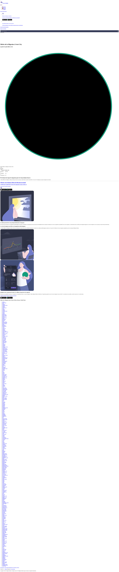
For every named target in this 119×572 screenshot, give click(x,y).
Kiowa (3, 429)
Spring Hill (3, 535)
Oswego (3, 488)
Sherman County (4, 530)
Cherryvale (3, 334)
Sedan (3, 522)
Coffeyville (4, 342)
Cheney (3, 332)
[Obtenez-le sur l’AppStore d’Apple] (4, 20)
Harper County (4, 397)
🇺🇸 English (4, 6)
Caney (3, 327)
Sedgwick (3, 523)
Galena (3, 380)
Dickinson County (5, 355)
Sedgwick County (5, 524)
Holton (3, 410)
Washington (4, 555)
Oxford (3, 492)
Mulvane (3, 470)
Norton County (4, 479)
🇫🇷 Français (4, 7)
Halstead (3, 395)
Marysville (3, 455)
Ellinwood (3, 365)
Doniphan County (5, 357)
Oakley (3, 480)
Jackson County (4, 418)
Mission (3, 463)
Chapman (3, 330)
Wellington (3, 557)
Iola (2, 417)
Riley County (4, 509)
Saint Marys (4, 518)
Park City (3, 494)
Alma (3, 303)
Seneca (3, 525)
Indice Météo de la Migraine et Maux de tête (6, 166)
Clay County (4, 339)
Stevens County (4, 538)
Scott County (4, 521)
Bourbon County (4, 322)
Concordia (3, 347)
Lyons (3, 449)
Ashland (3, 309)
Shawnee (3, 527)
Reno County (4, 506)
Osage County (4, 484)
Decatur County (4, 353)
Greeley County (4, 392)
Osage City (4, 483)
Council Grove (4, 350)
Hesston (3, 403)
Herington (3, 402)
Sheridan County (4, 529)
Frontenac (3, 379)
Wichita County (4, 561)
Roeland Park (4, 510)
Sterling (3, 537)
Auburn (3, 312)
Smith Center (4, 531)
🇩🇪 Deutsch (4, 8)
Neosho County (4, 472)
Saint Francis (4, 516)
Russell (3, 514)
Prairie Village (4, 503)
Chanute (3, 329)
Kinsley (3, 428)
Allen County (4, 302)
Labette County (4, 432)
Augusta (3, 313)
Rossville (3, 512)
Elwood (3, 369)
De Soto (3, 352)
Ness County (4, 474)
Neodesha (3, 471)
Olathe (3, 482)
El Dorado (3, 362)
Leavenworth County (5, 438)
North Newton (4, 477)
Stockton (3, 539)
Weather (5, 569)
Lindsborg (3, 444)
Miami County (4, 461)
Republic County (4, 507)
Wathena (3, 556)
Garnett (3, 382)
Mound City (4, 468)
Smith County (4, 532)
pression (2, 171)
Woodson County (4, 564)
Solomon (3, 533)
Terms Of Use (13, 567)
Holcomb (3, 409)
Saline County (4, 520)
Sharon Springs (4, 526)
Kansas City (4, 424)
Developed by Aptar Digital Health (5, 567)
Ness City (3, 473)
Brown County (4, 323)
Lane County (4, 434)
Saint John (3, 517)
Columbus (3, 345)
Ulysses (3, 548)
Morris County (4, 466)
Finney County (4, 374)
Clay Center (4, 338)
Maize (3, 450)
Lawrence (3, 436)
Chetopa (3, 335)
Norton (3, 478)
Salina (3, 519)
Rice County (4, 508)
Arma (3, 308)
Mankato (3, 451)
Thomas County (4, 542)
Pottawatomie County (5, 502)
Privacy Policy (17, 567)
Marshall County (4, 454)
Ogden (3, 481)
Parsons (3, 495)
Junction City (4, 423)
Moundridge (4, 469)
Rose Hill (3, 511)
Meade (3, 458)
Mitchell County (4, 465)
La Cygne (3, 431)
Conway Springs (4, 348)
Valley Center (4, 549)
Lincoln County (4, 443)
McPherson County (5, 457)
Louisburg (3, 446)
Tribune (3, 546)
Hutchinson (4, 415)
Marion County (4, 453)
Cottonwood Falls (4, 349)
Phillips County (4, 497)
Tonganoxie (4, 543)
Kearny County (4, 425)
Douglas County (4, 358)
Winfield (3, 563)
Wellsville (3, 558)
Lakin (3, 433)
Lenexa (3, 440)
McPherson (4, 456)
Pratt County (4, 505)
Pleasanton (3, 501)
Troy (3, 547)
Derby (3, 354)
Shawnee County (4, 528)
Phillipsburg (4, 498)
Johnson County (4, 422)
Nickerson (3, 476)
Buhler (3, 324)
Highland (3, 405)
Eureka (3, 372)
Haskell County (4, 399)
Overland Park (4, 491)
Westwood (3, 560)
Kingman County (4, 427)
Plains (3, 500)
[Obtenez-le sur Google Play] (9, 20)
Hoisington (3, 408)
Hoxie (3, 412)
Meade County (4, 459)
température (3, 175)
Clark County (4, 337)
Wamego (3, 554)
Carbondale (4, 328)
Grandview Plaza (4, 389)
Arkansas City (4, 307)
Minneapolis (4, 462)
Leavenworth (4, 437)
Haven (3, 400)
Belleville (3, 320)
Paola (3, 493)
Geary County (4, 383)
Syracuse (3, 541)
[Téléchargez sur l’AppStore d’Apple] (3, 190)
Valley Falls (4, 550)
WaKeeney (3, 551)
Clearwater (3, 340)
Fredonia (3, 378)
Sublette (3, 540)
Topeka (3, 544)
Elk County (4, 363)
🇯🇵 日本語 (4, 9)
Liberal (3, 441)
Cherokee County (4, 333)
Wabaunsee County (5, 552)
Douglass (3, 359)
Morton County (4, 467)
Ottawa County (4, 490)
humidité (2, 173)
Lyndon (3, 447)
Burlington (3, 325)
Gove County (4, 387)
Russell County (4, 515)
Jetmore (3, 420)
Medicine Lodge (4, 460)
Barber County (4, 315)
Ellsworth (3, 367)
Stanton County (4, 536)
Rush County (4, 513)
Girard (3, 384)
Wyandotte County (5, 565)
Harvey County (4, 398)
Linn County (4, 445)
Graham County (4, 388)
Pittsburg (3, 499)
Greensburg (4, 393)
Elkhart (3, 364)
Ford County (4, 375)
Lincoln (3, 442)
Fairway (3, 373)
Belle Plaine (4, 319)
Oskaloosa (3, 487)
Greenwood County (5, 394)
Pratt (3, 504)
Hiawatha (3, 404)
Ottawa (3, 489)
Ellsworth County (4, 368)
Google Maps (13, 569)
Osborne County (4, 486)
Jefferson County (4, 419)
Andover (3, 306)
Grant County (4, 390)
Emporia (3, 370)
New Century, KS (5, 475)
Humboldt (3, 414)
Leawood (3, 439)
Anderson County (4, 305)
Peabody (3, 496)
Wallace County (4, 553)
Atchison (3, 310)
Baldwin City (4, 314)
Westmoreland (4, 559)
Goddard (3, 385)
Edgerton (3, 360)
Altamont (3, 304)
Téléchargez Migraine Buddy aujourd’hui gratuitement (8, 295)
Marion (3, 452)
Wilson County (4, 562)
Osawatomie (4, 485)
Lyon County (4, 448)
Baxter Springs (4, 317)
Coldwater (3, 344)
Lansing (3, 435)
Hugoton (3, 413)
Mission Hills (4, 464)
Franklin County (4, 377)
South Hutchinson (5, 534)
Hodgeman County (5, 407)
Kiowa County (4, 430)
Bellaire (3, 318)
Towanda (3, 545)
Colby (3, 343)
